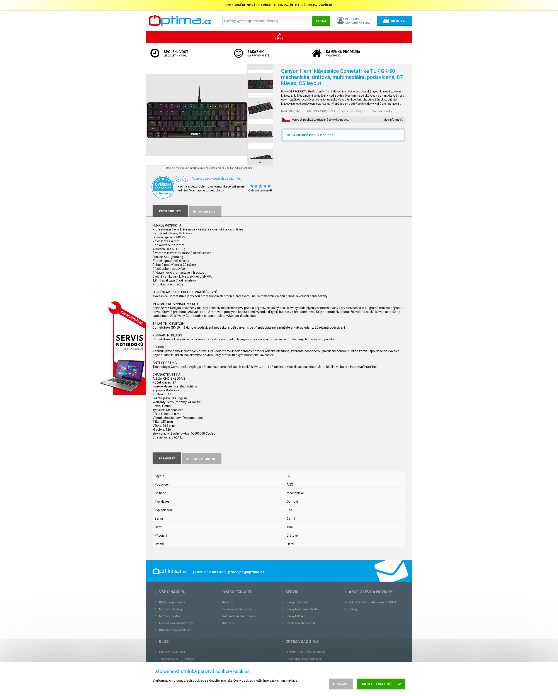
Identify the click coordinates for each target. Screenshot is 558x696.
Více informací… (393, 119)
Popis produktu (203, 459)
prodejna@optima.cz (308, 658)
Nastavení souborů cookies (239, 616)
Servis (292, 592)
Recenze (227, 602)
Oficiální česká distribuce (175, 630)
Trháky (353, 609)
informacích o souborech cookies (179, 680)
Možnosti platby (169, 616)
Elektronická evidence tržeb (176, 623)
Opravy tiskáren (295, 616)
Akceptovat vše (378, 684)
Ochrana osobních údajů (237, 609)
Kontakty (228, 623)
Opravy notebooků (297, 602)
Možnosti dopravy (170, 609)
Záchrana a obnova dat (300, 623)
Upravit (341, 684)
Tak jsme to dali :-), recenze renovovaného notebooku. (176, 660)
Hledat (321, 21)
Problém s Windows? (172, 651)
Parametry (207, 211)
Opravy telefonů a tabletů (302, 609)
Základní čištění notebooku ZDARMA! (373, 602)
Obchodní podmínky (172, 602)
